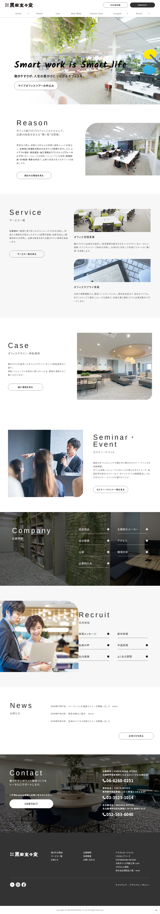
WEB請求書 (115, 5)
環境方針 (122, 552)
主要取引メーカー (127, 529)
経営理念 (84, 529)
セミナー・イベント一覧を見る (110, 489)
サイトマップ (121, 884)
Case (58, 13)
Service (18, 13)
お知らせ (54, 859)
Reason (39, 13)
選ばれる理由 (57, 852)
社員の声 (84, 645)
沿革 (81, 552)
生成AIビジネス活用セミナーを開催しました (89, 721)
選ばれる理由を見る (34, 175)
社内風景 (84, 656)
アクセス (122, 540)
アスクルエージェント (125, 852)
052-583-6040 (119, 814)
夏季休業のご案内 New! (81, 713)
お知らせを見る (136, 735)
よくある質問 (124, 656)
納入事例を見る (25, 387)
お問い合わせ (89, 859)
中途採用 (122, 645)
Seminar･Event (96, 13)
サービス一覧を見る (26, 253)
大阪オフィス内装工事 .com (128, 863)
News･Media (76, 13)
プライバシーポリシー (140, 884)
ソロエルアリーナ (123, 856)
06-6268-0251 (119, 780)
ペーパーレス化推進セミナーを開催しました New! (93, 706)
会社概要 (84, 540)
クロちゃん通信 (122, 866)
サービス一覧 (56, 856)
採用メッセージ (87, 634)
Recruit (139, 13)
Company (117, 13)
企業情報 (87, 852)
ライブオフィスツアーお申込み (36, 85)
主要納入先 (85, 563)
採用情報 (87, 856)
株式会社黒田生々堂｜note (128, 870)
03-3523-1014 (119, 797)
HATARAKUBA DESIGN (126, 859)
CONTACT (142, 5)
